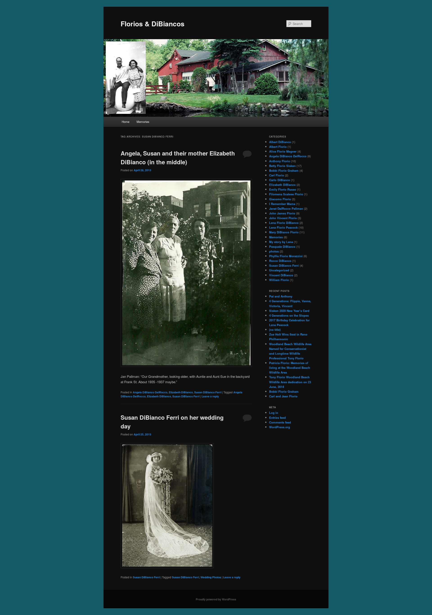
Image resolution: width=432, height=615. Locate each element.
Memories (143, 121)
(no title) (275, 329)
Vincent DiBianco (281, 275)
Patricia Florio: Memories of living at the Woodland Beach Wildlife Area (289, 367)
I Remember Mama (282, 204)
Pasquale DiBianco (282, 246)
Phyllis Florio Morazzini (286, 256)
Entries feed (277, 417)
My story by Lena (281, 242)
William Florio (279, 280)
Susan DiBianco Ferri (207, 392)
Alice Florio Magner (283, 151)
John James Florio (282, 213)
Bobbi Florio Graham (284, 170)
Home (125, 121)
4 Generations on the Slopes (289, 315)
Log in (273, 412)
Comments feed (280, 422)
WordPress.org (279, 427)
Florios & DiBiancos (152, 23)
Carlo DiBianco (279, 180)
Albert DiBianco (280, 142)
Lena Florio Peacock (283, 227)
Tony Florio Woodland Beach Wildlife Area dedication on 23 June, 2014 (290, 382)
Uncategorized (279, 270)
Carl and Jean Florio (283, 396)
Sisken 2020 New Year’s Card (289, 311)
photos (274, 251)
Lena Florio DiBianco (284, 223)
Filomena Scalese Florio (286, 194)
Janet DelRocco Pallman (286, 208)
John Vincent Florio (283, 218)
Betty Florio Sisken (282, 166)
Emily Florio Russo (282, 189)
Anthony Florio (279, 161)
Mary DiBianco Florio (284, 232)
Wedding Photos (210, 577)
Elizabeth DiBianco (181, 392)
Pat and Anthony (280, 296)
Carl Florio (276, 175)
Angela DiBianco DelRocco (150, 392)
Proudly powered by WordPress (216, 599)
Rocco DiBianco (280, 261)
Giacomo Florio (280, 199)
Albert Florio (278, 146)
